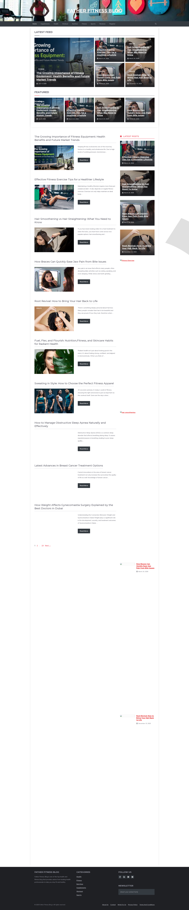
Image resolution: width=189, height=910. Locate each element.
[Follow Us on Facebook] (120, 877)
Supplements (45, 24)
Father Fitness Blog (94, 10)
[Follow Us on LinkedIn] (124, 877)
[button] (155, 24)
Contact (113, 905)
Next (48, 545)
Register (112, 24)
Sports (93, 24)
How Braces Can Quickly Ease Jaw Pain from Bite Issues (108, 77)
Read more (84, 160)
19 (43, 545)
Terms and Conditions (147, 905)
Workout (65, 24)
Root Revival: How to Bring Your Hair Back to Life (139, 77)
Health (56, 24)
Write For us (122, 905)
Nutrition (75, 24)
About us (105, 905)
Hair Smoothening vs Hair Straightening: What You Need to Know (135, 186)
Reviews (102, 24)
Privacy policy (133, 905)
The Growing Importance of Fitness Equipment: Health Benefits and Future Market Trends (63, 76)
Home (34, 24)
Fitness (84, 24)
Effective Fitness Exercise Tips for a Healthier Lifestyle (106, 52)
